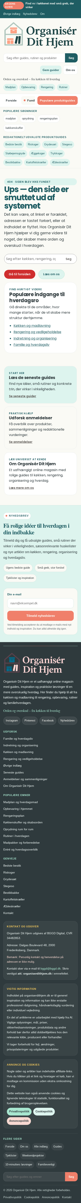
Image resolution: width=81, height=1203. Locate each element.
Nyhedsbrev (30, 13)
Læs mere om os (21, 488)
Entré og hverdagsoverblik (20, 849)
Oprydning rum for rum (18, 829)
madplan (11, 118)
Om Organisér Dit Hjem (18, 785)
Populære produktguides (57, 100)
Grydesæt (50, 144)
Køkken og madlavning (32, 325)
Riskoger (33, 144)
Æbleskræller (60, 162)
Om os (70, 70)
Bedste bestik (13, 144)
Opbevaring (28, 87)
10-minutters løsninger (18, 1164)
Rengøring (47, 87)
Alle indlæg (41, 1146)
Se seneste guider (22, 396)
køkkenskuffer (14, 127)
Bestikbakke (12, 162)
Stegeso (67, 144)
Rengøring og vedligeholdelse (37, 332)
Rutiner (63, 87)
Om (42, 13)
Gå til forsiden (20, 274)
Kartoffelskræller (36, 162)
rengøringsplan (49, 118)
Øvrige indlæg (11, 13)
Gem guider (51, 70)
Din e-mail (14, 594)
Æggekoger (38, 153)
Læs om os (51, 274)
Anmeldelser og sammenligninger (25, 779)
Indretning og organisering (35, 338)
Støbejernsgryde (15, 153)
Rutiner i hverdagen (16, 836)
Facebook (48, 720)
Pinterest (30, 720)
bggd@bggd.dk (50, 968)
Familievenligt (46, 1164)
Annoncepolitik (19, 1120)
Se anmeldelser (20, 442)
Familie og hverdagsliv (31, 344)
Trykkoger (56, 153)
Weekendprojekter (33, 1155)
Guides (57, 1146)
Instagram (12, 720)
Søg (71, 58)
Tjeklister (10, 1155)
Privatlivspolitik (19, 1111)
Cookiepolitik (44, 1111)
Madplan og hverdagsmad (20, 802)
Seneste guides (13, 772)
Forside (11, 100)
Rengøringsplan (13, 815)
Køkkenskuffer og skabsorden (23, 822)
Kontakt (8, 913)
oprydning (28, 118)
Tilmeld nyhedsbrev (40, 615)
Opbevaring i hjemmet (17, 808)
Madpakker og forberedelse (21, 842)
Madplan (10, 87)
